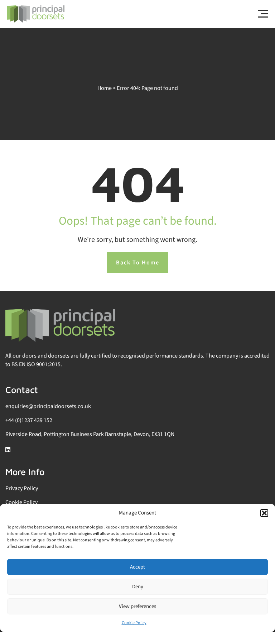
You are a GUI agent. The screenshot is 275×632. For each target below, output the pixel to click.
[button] (264, 513)
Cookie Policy (134, 623)
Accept (137, 567)
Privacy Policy (21, 488)
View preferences (137, 606)
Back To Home (137, 263)
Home (104, 88)
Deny (137, 586)
